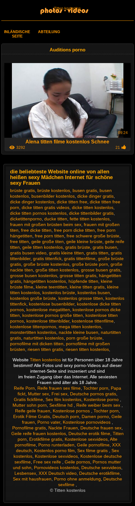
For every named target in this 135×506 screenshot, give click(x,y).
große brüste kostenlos (46, 264)
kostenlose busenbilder (51, 303)
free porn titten (49, 235)
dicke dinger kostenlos (32, 201)
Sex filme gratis (93, 450)
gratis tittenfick (47, 258)
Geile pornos (77, 461)
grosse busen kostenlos (33, 275)
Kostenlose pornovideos (87, 422)
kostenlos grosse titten (80, 298)
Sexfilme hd (61, 405)
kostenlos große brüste (33, 298)
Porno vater (48, 422)
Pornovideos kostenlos (56, 467)
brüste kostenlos (53, 190)
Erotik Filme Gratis (31, 416)
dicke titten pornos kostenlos (38, 213)
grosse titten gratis (78, 275)
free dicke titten (36, 230)
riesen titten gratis (45, 349)
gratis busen (105, 247)
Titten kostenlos (67, 8)
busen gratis (85, 190)
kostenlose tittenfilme (93, 320)
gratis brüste (77, 247)
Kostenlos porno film (54, 450)
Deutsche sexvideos (101, 467)
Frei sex (59, 393)
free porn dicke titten (74, 230)
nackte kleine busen (78, 332)
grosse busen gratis (100, 269)
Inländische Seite (17, 34)
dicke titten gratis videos (45, 207)
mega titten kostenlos (80, 326)
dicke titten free (72, 201)
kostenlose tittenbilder (47, 320)
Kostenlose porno (102, 399)
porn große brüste (84, 337)
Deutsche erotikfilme (99, 473)
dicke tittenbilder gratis (91, 213)
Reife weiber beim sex (99, 405)
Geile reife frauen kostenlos (38, 433)
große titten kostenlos (56, 269)
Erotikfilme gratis (45, 439)
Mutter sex (38, 393)
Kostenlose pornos (72, 410)
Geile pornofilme (93, 444)
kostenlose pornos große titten (52, 315)
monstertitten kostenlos (33, 332)
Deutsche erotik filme (89, 433)
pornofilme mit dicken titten (36, 343)
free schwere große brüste (93, 235)
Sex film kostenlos (63, 399)
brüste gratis (22, 190)
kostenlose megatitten (48, 309)
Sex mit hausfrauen (32, 478)
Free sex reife (47, 461)
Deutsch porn (65, 416)
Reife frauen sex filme (59, 388)
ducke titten (55, 218)
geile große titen (47, 241)
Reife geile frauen (32, 410)
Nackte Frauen (63, 427)
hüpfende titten (83, 281)
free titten (19, 241)
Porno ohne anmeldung (77, 478)
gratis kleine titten (66, 252)
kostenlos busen (94, 292)
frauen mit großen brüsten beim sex (45, 224)
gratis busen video (28, 252)
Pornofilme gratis (29, 427)
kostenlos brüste (58, 292)
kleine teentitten (51, 286)
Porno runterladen (56, 444)
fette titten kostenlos (90, 218)
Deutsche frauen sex (101, 427)
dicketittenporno (26, 218)
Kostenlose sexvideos (86, 439)
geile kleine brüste (84, 241)
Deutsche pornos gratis (93, 393)
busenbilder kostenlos (53, 196)
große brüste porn (90, 264)
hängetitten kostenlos (45, 281)
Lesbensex (25, 473)
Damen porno (95, 416)
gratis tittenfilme (79, 258)
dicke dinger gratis (95, 196)
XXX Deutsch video (58, 473)
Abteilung (49, 32)
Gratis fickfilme (28, 399)
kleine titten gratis (87, 286)
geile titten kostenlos (42, 247)
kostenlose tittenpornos (33, 326)
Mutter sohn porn (30, 405)
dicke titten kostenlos (92, 207)
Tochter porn (95, 388)
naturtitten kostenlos (44, 337)
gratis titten (97, 252)
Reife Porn (24, 388)
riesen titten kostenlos (87, 349)
